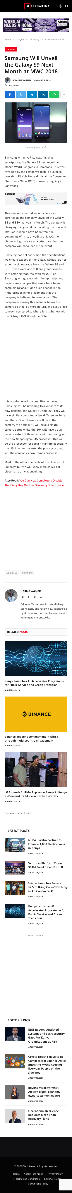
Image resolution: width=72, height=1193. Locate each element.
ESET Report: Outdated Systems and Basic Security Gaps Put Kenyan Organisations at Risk (46, 1035)
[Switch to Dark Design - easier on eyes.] (60, 6)
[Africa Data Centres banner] (36, 25)
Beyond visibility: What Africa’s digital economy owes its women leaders (44, 1091)
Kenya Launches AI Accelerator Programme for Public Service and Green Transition (34, 683)
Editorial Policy (52, 1178)
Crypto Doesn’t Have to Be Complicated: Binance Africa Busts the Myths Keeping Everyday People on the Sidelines (47, 1064)
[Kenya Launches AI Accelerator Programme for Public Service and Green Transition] (36, 658)
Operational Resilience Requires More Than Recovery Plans (43, 1115)
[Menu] (6, 6)
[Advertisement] (36, 359)
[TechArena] (36, 6)
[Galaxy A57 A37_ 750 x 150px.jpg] (36, 204)
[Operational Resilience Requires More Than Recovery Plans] (15, 1116)
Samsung (27, 572)
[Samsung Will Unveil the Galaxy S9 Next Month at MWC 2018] (36, 122)
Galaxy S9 (12, 572)
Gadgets (10, 49)
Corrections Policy (38, 1183)
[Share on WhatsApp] (54, 94)
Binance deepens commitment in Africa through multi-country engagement (31, 738)
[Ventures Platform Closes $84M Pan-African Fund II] (15, 868)
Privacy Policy (55, 1174)
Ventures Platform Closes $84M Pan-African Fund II (45, 865)
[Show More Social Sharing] (63, 94)
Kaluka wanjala (23, 80)
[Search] (66, 6)
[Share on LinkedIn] (43, 94)
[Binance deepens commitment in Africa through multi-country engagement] (36, 714)
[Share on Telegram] (32, 94)
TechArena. (29, 1166)
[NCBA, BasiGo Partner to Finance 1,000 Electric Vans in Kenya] (15, 845)
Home (16, 1174)
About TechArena (33, 1174)
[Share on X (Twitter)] (21, 94)
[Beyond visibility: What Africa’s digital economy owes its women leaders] (15, 1092)
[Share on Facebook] (10, 94)
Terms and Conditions (28, 1178)
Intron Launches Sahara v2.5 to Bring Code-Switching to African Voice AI (47, 887)
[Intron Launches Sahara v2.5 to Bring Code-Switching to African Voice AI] (15, 888)
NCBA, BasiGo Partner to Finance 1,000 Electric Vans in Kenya (46, 844)
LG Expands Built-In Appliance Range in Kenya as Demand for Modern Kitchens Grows (36, 794)
